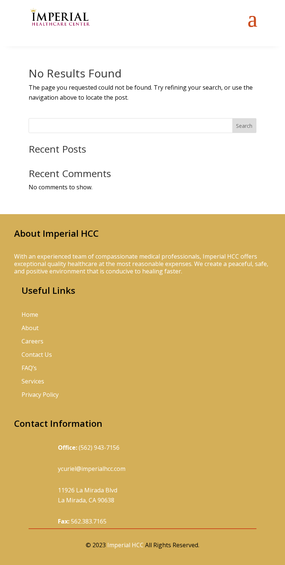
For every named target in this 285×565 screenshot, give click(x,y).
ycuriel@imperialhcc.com (91, 469)
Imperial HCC (125, 545)
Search (244, 125)
